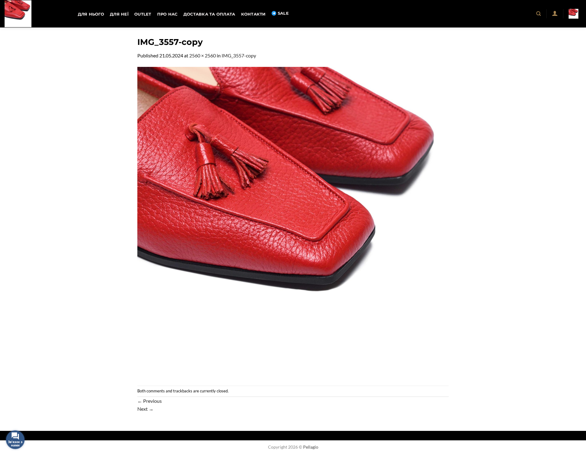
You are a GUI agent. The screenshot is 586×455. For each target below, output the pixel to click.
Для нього (91, 14)
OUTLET (142, 14)
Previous (149, 401)
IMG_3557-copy (239, 55)
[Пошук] (539, 13)
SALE (283, 13)
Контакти (253, 14)
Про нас (167, 14)
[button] (555, 13)
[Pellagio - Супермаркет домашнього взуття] (35, 13)
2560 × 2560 (202, 55)
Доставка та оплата (209, 14)
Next (145, 409)
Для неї (119, 14)
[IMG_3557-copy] (293, 222)
